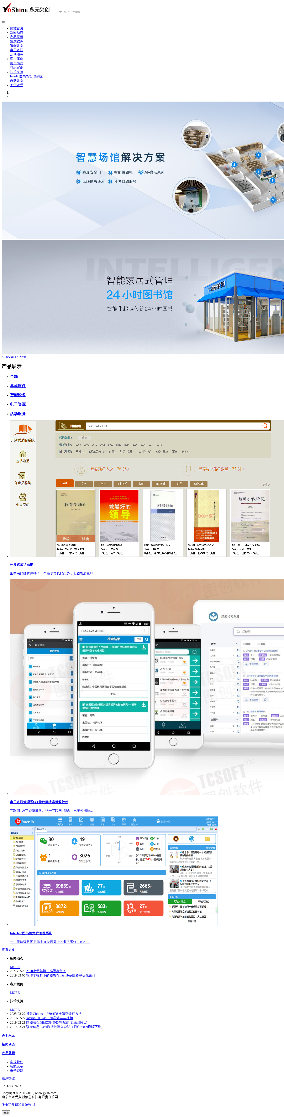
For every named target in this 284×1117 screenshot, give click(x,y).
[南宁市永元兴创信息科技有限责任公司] (142, 10)
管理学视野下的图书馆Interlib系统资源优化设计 (60, 975)
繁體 (6, 1112)
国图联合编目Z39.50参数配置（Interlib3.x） (57, 1022)
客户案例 (16, 59)
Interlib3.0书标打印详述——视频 (49, 1018)
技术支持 (16, 72)
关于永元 (16, 85)
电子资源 (16, 50)
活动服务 (16, 54)
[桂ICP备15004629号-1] (18, 1104)
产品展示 (16, 37)
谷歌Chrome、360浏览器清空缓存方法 (54, 1013)
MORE (15, 967)
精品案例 (16, 67)
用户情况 (16, 63)
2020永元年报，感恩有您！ (46, 971)
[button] (9, 357)
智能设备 (16, 45)
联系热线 (8, 1078)
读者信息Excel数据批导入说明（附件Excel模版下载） (65, 1027)
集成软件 (16, 41)
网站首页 (16, 28)
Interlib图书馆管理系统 (26, 76)
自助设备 (16, 80)
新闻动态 (16, 32)
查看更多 (8, 949)
